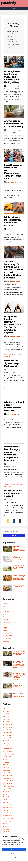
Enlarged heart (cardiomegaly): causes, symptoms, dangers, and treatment (13, 453)
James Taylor (14, 182)
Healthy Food (7, 620)
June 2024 (6, 762)
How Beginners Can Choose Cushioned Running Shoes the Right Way (12, 77)
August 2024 (7, 757)
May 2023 (6, 797)
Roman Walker (14, 86)
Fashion (5, 614)
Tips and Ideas (7, 636)
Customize (14, 854)
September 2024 (8, 754)
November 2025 (8, 733)
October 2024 (7, 751)
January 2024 (7, 775)
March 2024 (7, 770)
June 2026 (6, 714)
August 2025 (7, 738)
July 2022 (6, 824)
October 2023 (7, 783)
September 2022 (8, 818)
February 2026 (7, 724)
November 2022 (8, 813)
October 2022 (7, 816)
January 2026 (7, 727)
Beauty (5, 606)
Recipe (5, 628)
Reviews (5, 630)
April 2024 (6, 767)
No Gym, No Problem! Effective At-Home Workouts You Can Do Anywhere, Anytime (12, 324)
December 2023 (8, 778)
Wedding (6, 641)
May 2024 (6, 765)
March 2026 (6, 722)
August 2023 (7, 789)
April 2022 (6, 832)
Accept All (14, 850)
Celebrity (6, 612)
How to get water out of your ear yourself (13, 493)
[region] (14, 847)
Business (5, 609)
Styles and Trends (9, 633)
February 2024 (7, 773)
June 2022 (6, 826)
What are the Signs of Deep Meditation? (11, 363)
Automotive (6, 603)
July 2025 (6, 741)
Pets (4, 625)
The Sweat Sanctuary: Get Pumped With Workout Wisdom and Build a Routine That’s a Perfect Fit (13, 269)
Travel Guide (7, 638)
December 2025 (8, 730)
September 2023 (8, 786)
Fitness (5, 617)
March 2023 (6, 802)
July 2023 (6, 791)
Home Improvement (9, 622)
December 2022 (8, 810)
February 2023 (7, 805)
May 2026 (6, 716)
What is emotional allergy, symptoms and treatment (14, 406)
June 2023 (6, 794)
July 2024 (6, 759)
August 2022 (7, 821)
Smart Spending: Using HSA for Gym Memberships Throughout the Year (13, 172)
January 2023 (7, 808)
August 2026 (7, 708)
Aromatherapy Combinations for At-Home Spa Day (14, 124)
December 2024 (8, 746)
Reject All (14, 858)
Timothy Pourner (15, 130)
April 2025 (6, 743)
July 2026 (6, 711)
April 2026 (6, 719)
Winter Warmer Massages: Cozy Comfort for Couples (12, 221)
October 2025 (7, 735)
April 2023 (6, 799)
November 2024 (8, 749)
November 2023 (8, 781)
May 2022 (6, 829)
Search (14, 535)
